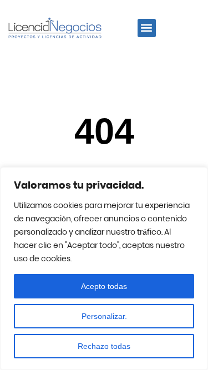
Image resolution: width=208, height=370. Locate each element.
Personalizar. (104, 316)
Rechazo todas (104, 346)
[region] (104, 268)
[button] (147, 28)
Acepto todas (104, 286)
